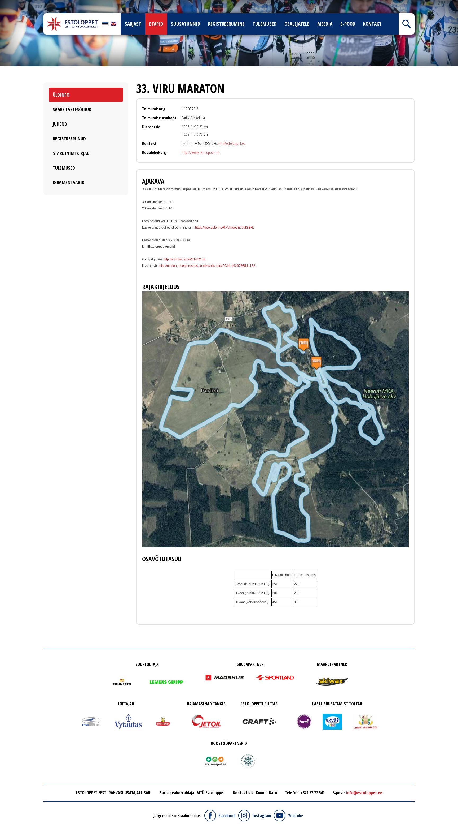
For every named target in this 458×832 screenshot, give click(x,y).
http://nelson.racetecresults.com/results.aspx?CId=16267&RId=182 (207, 266)
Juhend (60, 124)
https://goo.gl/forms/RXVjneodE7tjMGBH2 (225, 227)
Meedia (324, 23)
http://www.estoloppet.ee (200, 152)
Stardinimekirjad (71, 153)
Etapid (156, 23)
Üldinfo (61, 95)
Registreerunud (69, 138)
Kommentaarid (69, 182)
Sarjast (133, 23)
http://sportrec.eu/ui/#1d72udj (184, 259)
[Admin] (1, 3)
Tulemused (264, 23)
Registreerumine (226, 23)
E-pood (347, 23)
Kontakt (372, 23)
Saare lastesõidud (72, 109)
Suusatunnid (185, 23)
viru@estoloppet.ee (232, 143)
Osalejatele (296, 23)
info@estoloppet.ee (364, 793)
